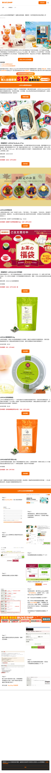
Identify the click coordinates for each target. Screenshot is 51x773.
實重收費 (44, 69)
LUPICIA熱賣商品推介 (7, 64)
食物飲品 (10, 7)
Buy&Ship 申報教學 (13, 685)
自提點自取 (3, 70)
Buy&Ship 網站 (8, 499)
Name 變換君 (33, 602)
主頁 (3, 7)
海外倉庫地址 (32, 593)
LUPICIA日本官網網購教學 (8, 66)
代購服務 (26, 70)
